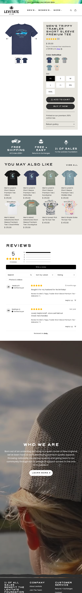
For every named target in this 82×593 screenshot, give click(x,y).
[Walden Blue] (49, 68)
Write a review (41, 267)
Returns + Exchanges (63, 588)
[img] (18, 288)
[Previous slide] (6, 39)
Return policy (52, 124)
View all (72, 165)
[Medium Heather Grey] (64, 60)
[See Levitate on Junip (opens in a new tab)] (46, 333)
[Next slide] (36, 39)
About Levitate (36, 586)
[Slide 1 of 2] (18, 60)
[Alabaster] (57, 68)
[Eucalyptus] (57, 60)
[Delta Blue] (49, 60)
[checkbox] (19, 279)
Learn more (40, 473)
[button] (37, 252)
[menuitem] (57, 10)
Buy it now (60, 106)
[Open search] (71, 10)
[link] (53, 39)
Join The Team (36, 590)
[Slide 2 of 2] (25, 60)
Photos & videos (15, 279)
